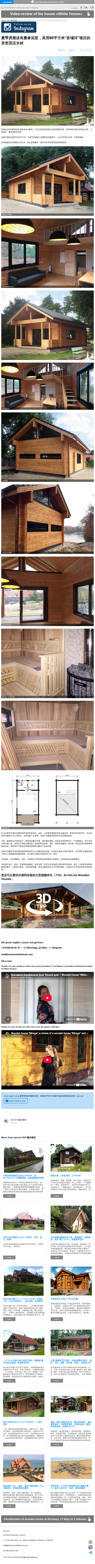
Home (3, 20)
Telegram (34, 8)
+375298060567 (9, 8)
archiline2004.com (10, 1550)
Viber (28, 8)
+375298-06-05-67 (10, 947)
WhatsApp (21, 8)
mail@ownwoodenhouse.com (15, 1545)
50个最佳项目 (12, 20)
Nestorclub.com (32, 1557)
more (9, 1196)
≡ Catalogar (6, 2)
